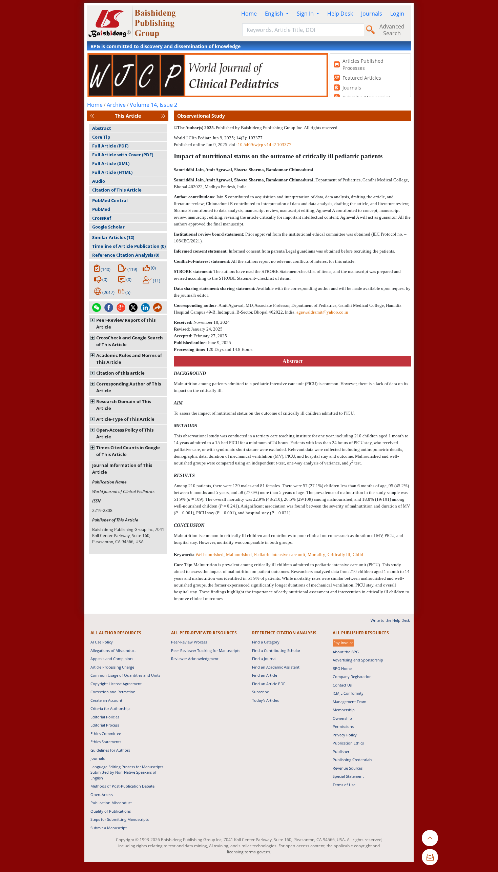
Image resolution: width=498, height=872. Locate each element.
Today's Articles (265, 700)
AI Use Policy (101, 642)
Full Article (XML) (110, 163)
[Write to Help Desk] (430, 857)
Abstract (101, 128)
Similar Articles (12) (113, 237)
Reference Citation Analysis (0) (125, 255)
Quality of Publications (110, 811)
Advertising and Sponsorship (358, 659)
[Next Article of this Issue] (163, 116)
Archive (116, 104)
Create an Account (106, 700)
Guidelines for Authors (110, 750)
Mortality (316, 554)
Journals (371, 13)
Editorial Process (104, 725)
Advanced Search (391, 30)
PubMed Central (110, 200)
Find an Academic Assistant (275, 667)
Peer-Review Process (189, 642)
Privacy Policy (345, 734)
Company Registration (352, 676)
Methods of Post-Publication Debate (122, 786)
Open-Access (101, 794)
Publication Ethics (348, 743)
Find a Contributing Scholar (276, 650)
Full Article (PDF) (110, 146)
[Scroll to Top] (430, 838)
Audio (98, 181)
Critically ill (339, 554)
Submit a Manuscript (108, 827)
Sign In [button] (306, 13)
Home (249, 13)
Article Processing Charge (112, 667)
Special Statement (348, 776)
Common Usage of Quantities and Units (125, 675)
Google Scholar (108, 227)
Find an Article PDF (268, 683)
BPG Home (342, 668)
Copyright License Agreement (116, 683)
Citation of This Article (117, 190)
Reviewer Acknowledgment (195, 658)
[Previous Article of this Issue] (92, 116)
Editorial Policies (104, 716)
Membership (344, 709)
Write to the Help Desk (390, 620)
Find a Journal (264, 658)
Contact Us (342, 685)
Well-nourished (209, 554)
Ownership (342, 718)
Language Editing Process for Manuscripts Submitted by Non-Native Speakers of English (126, 772)
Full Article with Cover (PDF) (122, 155)
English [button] (275, 13)
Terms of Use (344, 784)
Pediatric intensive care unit (279, 554)
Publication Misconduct (111, 802)
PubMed (101, 209)
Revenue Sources (347, 768)
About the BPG (346, 651)
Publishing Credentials (352, 759)
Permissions (343, 726)
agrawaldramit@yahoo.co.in (322, 312)
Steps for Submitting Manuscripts (119, 819)
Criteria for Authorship (110, 708)
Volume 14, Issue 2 (153, 104)
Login (397, 13)
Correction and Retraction (113, 691)
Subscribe (260, 691)
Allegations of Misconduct (113, 650)
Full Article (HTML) (112, 172)
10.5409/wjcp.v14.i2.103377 (264, 144)
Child (358, 554)
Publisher (341, 751)
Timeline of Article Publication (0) (129, 246)
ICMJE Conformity (348, 693)
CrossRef (101, 218)
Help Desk (340, 13)
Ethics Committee (105, 733)
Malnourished (239, 554)
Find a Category (265, 642)
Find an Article (264, 675)
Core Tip (101, 137)
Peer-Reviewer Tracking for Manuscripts (205, 650)
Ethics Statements (105, 741)
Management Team (349, 701)
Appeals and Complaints (111, 658)
